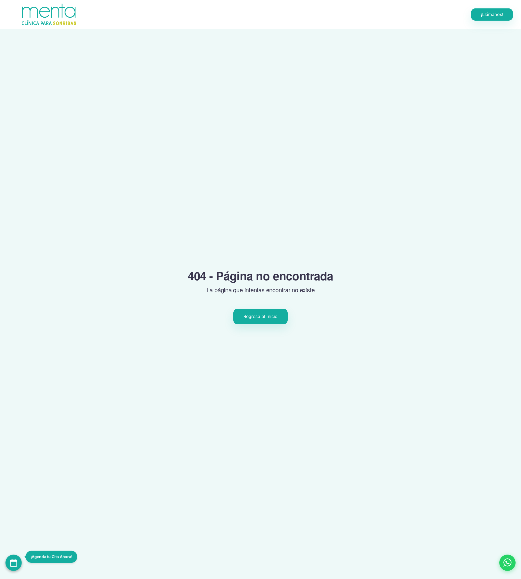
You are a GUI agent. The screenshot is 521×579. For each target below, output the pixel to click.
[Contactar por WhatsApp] (507, 562)
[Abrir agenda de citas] (13, 563)
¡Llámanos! (492, 14)
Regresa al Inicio (260, 316)
